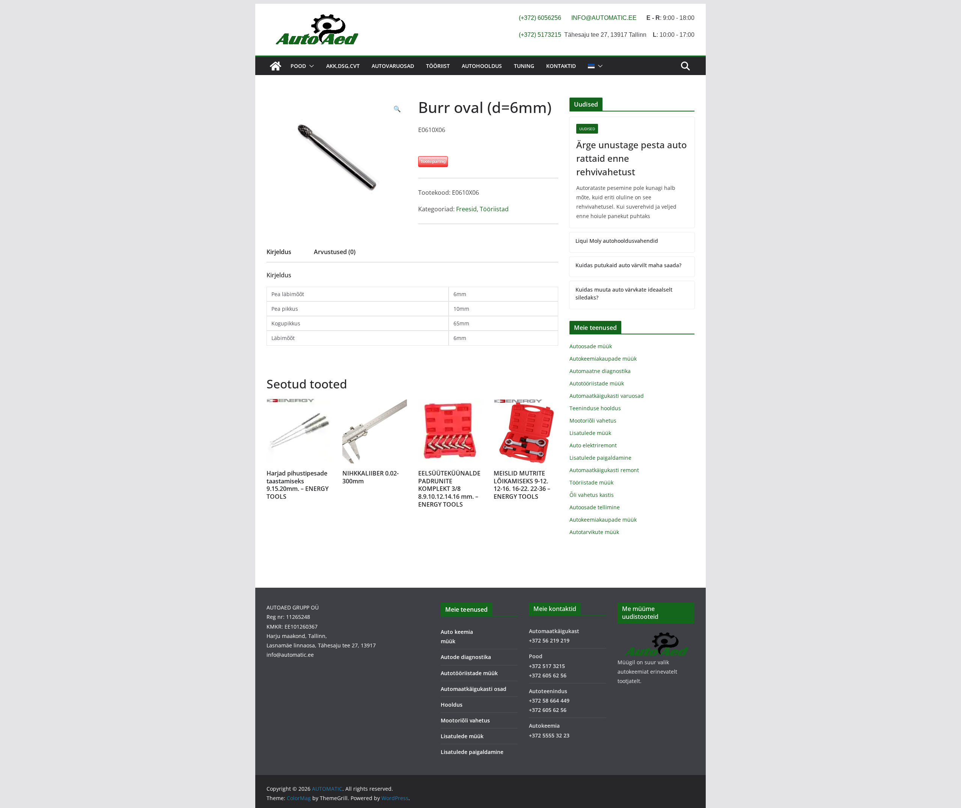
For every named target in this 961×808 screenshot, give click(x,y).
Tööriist (438, 65)
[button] (310, 66)
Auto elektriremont (593, 445)
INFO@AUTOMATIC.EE (604, 18)
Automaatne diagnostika (600, 371)
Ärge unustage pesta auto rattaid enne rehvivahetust (631, 158)
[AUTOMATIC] (276, 66)
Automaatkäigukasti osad (473, 688)
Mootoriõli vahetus (592, 420)
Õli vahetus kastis (591, 494)
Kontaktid (561, 65)
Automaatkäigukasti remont (604, 470)
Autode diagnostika (466, 657)
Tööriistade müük (591, 482)
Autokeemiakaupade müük (603, 358)
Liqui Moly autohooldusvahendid (616, 240)
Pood (298, 65)
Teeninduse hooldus (595, 408)
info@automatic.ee (290, 654)
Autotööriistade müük (596, 383)
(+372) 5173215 (540, 35)
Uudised (587, 128)
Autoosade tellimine (594, 507)
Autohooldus (482, 65)
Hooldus (451, 704)
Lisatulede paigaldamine (600, 457)
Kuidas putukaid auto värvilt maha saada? (628, 265)
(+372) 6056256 (540, 18)
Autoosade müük (590, 346)
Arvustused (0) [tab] (334, 252)
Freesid (466, 209)
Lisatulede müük (590, 432)
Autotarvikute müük (594, 532)
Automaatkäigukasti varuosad (606, 395)
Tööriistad (494, 209)
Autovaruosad (393, 65)
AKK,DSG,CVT (343, 65)
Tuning (524, 65)
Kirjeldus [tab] (279, 252)
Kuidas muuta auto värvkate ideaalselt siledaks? (623, 293)
